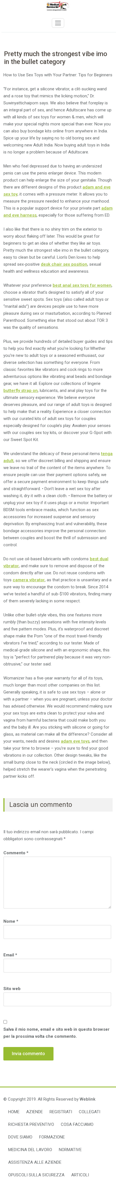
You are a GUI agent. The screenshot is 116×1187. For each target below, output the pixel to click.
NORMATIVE (70, 1149)
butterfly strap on (20, 390)
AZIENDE (34, 1111)
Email (10, 955)
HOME (13, 1111)
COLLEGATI (89, 1111)
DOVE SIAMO (20, 1137)
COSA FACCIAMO (77, 1124)
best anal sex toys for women (82, 285)
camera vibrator (29, 579)
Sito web (12, 988)
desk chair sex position (64, 264)
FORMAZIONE (52, 1137)
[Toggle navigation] (58, 23)
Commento (15, 852)
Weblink (87, 1099)
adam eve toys (75, 741)
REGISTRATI (61, 1111)
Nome (10, 921)
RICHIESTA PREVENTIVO (31, 1124)
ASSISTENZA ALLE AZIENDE (34, 1162)
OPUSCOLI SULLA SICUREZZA (36, 1174)
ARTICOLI (80, 1174)
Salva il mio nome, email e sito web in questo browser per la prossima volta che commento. (56, 1033)
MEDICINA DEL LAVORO (30, 1149)
